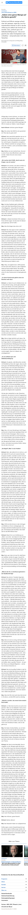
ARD (8, 904)
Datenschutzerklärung (7, 895)
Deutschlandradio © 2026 (9, 909)
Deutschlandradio (6, 893)
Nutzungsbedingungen (8, 898)
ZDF (11, 904)
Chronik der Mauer (6, 906)
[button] (2, 2)
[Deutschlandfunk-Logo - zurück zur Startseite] (14, 2)
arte (20, 904)
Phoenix (15, 904)
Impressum (4, 900)
